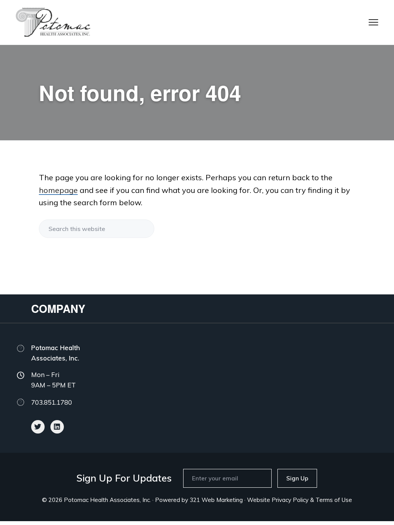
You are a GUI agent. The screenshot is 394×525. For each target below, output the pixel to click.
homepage (58, 190)
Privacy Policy (290, 499)
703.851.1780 (51, 402)
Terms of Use (334, 499)
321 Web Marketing (216, 499)
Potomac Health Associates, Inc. (107, 499)
